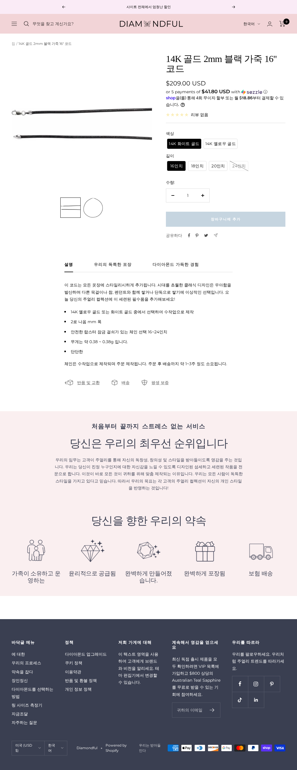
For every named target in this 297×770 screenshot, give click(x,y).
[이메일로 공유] (216, 235)
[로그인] (269, 23)
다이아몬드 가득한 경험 (176, 264)
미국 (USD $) (23, 748)
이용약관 (73, 671)
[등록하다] (212, 710)
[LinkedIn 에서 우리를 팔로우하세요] (256, 700)
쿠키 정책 (73, 662)
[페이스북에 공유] (189, 235)
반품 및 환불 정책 (81, 680)
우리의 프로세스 (26, 662)
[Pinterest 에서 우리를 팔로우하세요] (272, 684)
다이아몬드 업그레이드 (86, 654)
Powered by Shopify (116, 748)
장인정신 (20, 680)
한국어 (249, 23)
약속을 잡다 (22, 671)
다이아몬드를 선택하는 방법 (32, 693)
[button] (225, 92)
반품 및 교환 (88, 382)
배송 (126, 382)
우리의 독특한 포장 (113, 264)
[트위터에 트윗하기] (206, 235)
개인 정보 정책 (78, 689)
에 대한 (18, 654)
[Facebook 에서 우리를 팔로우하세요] (240, 684)
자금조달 (20, 713)
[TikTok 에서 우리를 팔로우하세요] (240, 700)
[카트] (282, 24)
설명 (68, 264)
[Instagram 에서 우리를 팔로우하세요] (256, 684)
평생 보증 (160, 382)
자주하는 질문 (24, 722)
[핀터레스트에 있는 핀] (196, 235)
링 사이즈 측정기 (27, 705)
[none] (70, 207)
